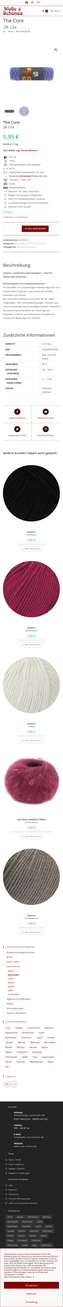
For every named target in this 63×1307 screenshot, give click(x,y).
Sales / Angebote (16, 1164)
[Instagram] (14, 1084)
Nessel (33, 1047)
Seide (50, 831)
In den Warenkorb (35, 228)
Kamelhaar (11, 1037)
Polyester (32, 247)
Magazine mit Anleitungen (18, 999)
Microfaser (50, 1042)
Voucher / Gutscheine (16, 1013)
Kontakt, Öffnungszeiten (20, 1198)
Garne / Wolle (13, 961)
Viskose (21, 1061)
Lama (40, 1037)
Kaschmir (27, 1037)
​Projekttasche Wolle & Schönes (21, 952)
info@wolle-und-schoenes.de (29, 1137)
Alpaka (11, 970)
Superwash (48, 1056)
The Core (42, 243)
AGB (10, 1185)
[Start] (4, 31)
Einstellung (31, 1302)
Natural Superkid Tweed (38, 831)
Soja (35, 1056)
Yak (7, 1066)
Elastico (31, 544)
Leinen (11, 978)
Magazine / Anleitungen (19, 1173)
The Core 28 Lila (23, 31)
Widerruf (13, 1189)
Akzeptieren (31, 1285)
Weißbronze (36, 1061)
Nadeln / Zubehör (17, 1168)
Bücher (10, 957)
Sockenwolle (13, 994)
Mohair (25, 831)
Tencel (8, 1061)
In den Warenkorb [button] (31, 548)
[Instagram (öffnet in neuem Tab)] (32, 2)
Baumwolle (20, 243)
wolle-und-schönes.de (25, 1146)
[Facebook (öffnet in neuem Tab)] (27, 2)
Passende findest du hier (28, 176)
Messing (34, 1042)
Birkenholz (28, 1032)
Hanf (41, 1032)
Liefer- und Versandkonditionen (23, 1203)
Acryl (8, 1027)
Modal (8, 1047)
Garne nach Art (13, 966)
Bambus (49, 1027)
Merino (11, 982)
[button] (55, 49)
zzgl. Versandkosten (27, 150)
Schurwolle (11, 1056)
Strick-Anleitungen (15, 1008)
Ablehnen (31, 1293)
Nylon (44, 1047)
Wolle (51, 1061)
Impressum (14, 1194)
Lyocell (9, 1042)
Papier (8, 1052)
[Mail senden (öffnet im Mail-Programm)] (37, 2)
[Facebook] (7, 1084)
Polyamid (22, 1052)
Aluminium (34, 1027)
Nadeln (10, 1003)
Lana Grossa (31, 243)
